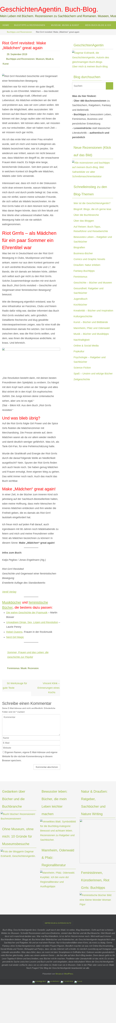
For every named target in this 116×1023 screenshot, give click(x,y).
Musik (24, 665)
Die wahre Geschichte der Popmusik (26, 610)
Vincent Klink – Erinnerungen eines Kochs (48, 685)
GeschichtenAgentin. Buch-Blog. (49, 9)
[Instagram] (39, 979)
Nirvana (58, 970)
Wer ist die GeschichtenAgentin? (92, 203)
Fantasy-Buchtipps (84, 270)
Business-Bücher (83, 253)
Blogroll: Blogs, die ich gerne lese (92, 209)
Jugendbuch (80, 298)
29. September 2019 (17, 54)
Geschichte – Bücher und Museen (93, 282)
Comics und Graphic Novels (89, 259)
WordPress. (69, 970)
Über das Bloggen (84, 220)
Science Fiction (82, 367)
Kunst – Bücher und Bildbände (91, 322)
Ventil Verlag (9, 589)
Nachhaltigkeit (82, 339)
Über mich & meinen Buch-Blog (90, 66)
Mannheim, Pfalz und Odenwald (92, 328)
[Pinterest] (67, 979)
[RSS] (78, 979)
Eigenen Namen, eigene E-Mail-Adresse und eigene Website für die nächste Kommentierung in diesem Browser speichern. (29, 753)
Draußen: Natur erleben (87, 265)
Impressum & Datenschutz (58, 920)
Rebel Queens (14, 629)
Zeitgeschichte (82, 379)
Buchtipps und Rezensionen (19, 32)
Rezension (33, 665)
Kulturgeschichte (83, 316)
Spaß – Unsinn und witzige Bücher (93, 373)
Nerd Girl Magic (15, 634)
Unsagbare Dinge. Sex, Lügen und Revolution (32, 619)
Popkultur (79, 351)
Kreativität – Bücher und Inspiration (93, 310)
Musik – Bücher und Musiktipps (91, 333)
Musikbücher (11, 600)
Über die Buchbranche (86, 215)
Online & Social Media (86, 345)
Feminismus (13, 665)
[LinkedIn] (53, 979)
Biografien (79, 247)
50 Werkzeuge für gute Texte (15, 682)
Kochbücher (80, 304)
